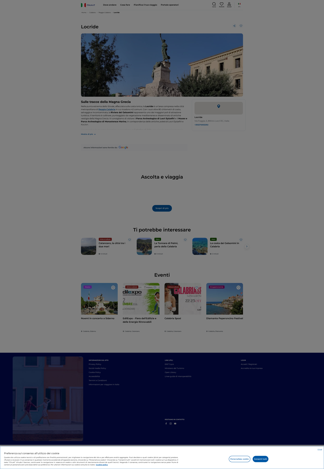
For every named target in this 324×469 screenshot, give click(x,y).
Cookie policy (102, 465)
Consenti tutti (260, 459)
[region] (162, 457)
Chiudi (320, 449)
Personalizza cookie (239, 459)
